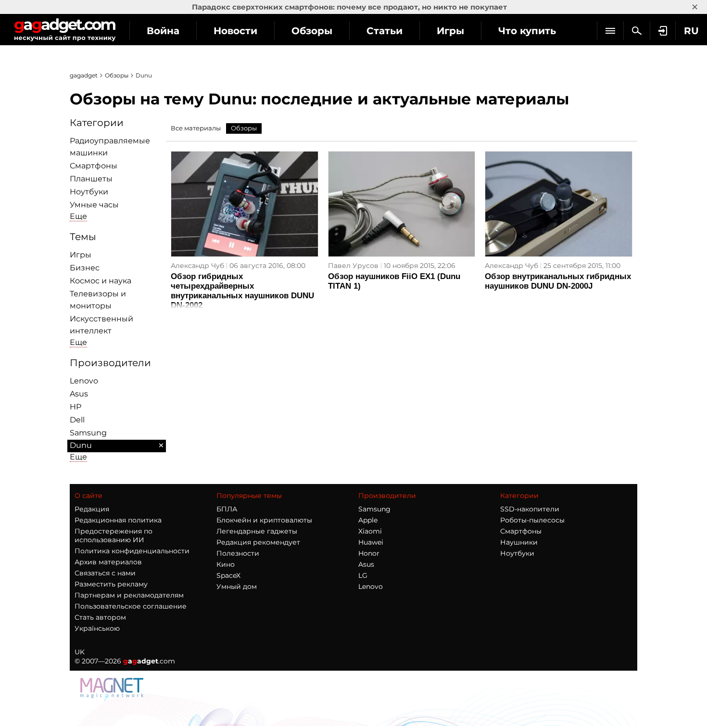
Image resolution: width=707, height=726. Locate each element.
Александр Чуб (197, 265)
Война (163, 31)
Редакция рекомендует (258, 542)
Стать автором (100, 617)
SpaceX (228, 575)
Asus (79, 393)
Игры (450, 31)
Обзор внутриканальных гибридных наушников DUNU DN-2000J (558, 281)
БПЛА (226, 509)
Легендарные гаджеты (256, 531)
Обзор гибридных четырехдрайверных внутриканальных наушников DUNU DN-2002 (242, 291)
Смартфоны (93, 165)
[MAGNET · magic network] (113, 699)
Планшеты (91, 178)
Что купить (527, 31)
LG (362, 575)
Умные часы (94, 204)
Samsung (88, 432)
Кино (225, 564)
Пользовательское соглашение (131, 606)
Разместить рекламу (111, 584)
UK (80, 652)
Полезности (237, 553)
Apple (368, 520)
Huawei (370, 542)
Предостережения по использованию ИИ (113, 535)
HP (75, 406)
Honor (368, 553)
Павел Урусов (353, 265)
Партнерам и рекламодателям (129, 595)
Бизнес (85, 267)
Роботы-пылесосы (532, 520)
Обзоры (311, 31)
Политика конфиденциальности (132, 551)
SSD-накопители (529, 509)
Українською (97, 628)
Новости (235, 31)
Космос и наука (100, 280)
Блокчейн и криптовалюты (264, 520)
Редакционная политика (118, 520)
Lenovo (84, 380)
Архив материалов (108, 562)
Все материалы (196, 128)
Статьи (384, 31)
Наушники (519, 542)
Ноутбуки (89, 191)
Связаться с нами (105, 573)
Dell (77, 419)
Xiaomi (370, 531)
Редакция (92, 509)
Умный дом (236, 586)
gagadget (84, 75)
